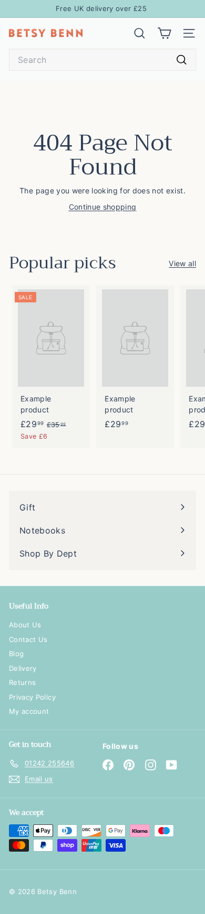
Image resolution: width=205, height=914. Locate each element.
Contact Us (28, 639)
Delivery (23, 668)
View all (182, 263)
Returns (22, 682)
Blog (16, 653)
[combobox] (102, 60)
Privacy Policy (32, 697)
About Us (25, 625)
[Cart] (164, 33)
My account (29, 711)
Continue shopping (103, 206)
